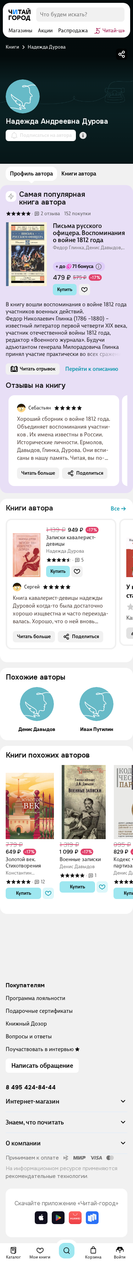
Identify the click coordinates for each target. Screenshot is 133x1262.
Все (115, 508)
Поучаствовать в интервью (40, 1049)
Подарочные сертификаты (39, 1010)
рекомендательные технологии (46, 1176)
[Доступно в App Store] (41, 1217)
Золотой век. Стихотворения (23, 862)
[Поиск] (66, 1250)
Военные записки (80, 859)
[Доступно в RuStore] (92, 1217)
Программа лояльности (35, 998)
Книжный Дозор (26, 1023)
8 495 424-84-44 (31, 1087)
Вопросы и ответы (29, 1036)
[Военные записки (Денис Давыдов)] (84, 802)
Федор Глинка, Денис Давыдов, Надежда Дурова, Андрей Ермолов (87, 248)
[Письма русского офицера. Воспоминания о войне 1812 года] (26, 254)
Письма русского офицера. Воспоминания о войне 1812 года (89, 233)
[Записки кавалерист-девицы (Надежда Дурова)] (26, 551)
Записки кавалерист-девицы (71, 540)
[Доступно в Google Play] (58, 1217)
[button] (66, 1104)
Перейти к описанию (91, 368)
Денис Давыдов (36, 729)
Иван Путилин (96, 729)
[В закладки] (84, 289)
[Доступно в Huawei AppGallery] (75, 1217)
